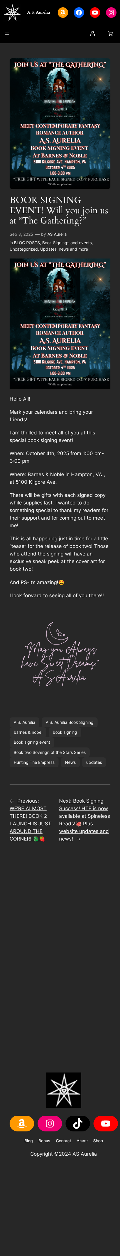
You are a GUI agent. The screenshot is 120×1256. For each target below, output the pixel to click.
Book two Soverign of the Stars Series (50, 752)
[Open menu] (6, 33)
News (70, 762)
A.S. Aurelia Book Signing (69, 722)
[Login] (93, 33)
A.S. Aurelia (38, 12)
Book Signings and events (67, 242)
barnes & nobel (28, 732)
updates (94, 762)
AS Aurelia (57, 234)
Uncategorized (24, 249)
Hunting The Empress (34, 762)
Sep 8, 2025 (21, 234)
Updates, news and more (64, 249)
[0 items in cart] (110, 33)
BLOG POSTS (27, 242)
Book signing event (32, 742)
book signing (65, 732)
